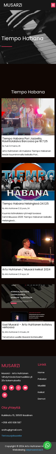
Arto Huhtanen (11, 208)
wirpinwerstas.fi (34, 449)
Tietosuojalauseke (11, 435)
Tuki (7, 146)
